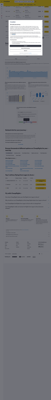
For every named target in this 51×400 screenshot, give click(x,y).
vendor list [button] (13, 34)
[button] (25, 46)
